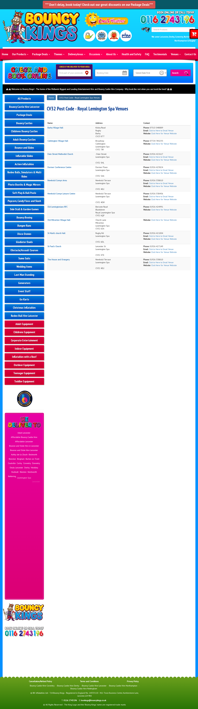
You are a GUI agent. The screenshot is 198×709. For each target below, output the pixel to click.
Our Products (19, 54)
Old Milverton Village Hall (59, 220)
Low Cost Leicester (25, 588)
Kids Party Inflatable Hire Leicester (24, 576)
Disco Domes (24, 234)
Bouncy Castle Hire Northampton (123, 685)
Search (175, 72)
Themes (58, 54)
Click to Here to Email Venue (161, 130)
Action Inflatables (24, 164)
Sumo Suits (24, 258)
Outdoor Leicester (24, 596)
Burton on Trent (32, 459)
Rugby (192, 40)
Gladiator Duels (24, 242)
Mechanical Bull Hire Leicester (24, 592)
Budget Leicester (16, 538)
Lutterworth (15, 485)
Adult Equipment (24, 324)
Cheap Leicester (32, 538)
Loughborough (29, 480)
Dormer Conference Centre (59, 167)
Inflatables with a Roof (24, 357)
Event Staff (24, 291)
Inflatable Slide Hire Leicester (24, 563)
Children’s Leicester (24, 543)
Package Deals (40, 54)
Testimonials (160, 54)
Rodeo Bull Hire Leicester (24, 316)
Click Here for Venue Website (164, 133)
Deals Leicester (16, 467)
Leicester (164, 36)
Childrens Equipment (24, 332)
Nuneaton (25, 494)
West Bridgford (24, 518)
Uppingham (26, 509)
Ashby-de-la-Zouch (19, 454)
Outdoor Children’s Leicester (24, 601)
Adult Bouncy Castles (24, 139)
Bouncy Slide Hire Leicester (24, 534)
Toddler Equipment (24, 381)
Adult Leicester (24, 433)
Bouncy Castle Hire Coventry (42, 685)
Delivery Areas (76, 54)
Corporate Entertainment (24, 340)
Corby (19, 463)
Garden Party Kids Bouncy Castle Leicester (24, 548)
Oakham (34, 495)
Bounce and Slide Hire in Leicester (24, 446)
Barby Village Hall (55, 127)
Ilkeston (23, 472)
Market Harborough (29, 485)
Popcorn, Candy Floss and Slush (24, 201)
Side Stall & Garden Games (24, 209)
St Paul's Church (54, 246)
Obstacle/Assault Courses (24, 250)
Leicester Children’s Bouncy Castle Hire (24, 582)
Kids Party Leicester (24, 572)
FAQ (147, 54)
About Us (111, 54)
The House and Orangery (59, 259)
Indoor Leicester (25, 554)
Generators (24, 283)
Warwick (35, 509)
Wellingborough (30, 514)
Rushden (19, 505)
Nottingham (15, 493)
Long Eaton (17, 480)
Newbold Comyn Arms (57, 180)
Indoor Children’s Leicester (24, 559)
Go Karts (24, 299)
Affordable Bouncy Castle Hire (24, 437)
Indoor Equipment (24, 349)
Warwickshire (16, 514)
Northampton (181, 40)
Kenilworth (32, 472)
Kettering (12, 476)
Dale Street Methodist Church (60, 154)
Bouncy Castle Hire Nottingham (83, 688)
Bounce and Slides (24, 148)
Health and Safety (131, 54)
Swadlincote (14, 509)
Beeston (12, 459)
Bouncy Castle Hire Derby (68, 685)
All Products (24, 98)
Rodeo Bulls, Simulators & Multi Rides (24, 174)
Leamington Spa (24, 476)
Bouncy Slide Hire (24, 530)
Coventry (179, 36)
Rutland (27, 505)
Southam (35, 505)
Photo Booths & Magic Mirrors (24, 184)
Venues (175, 54)
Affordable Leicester (24, 441)
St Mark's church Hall (56, 233)
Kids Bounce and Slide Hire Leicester (24, 567)
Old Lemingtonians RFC (58, 206)
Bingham (20, 459)
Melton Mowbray (17, 489)
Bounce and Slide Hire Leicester (24, 450)
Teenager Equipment (24, 373)
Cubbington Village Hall (58, 141)
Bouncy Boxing (24, 217)
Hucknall (15, 472)
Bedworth (33, 454)
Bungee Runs (24, 225)
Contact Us (190, 54)
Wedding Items (24, 267)
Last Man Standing (24, 275)
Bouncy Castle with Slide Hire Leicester (24, 524)
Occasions (95, 54)
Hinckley (34, 467)
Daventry (36, 463)
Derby (171, 36)
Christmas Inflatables (24, 308)
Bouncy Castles (24, 123)
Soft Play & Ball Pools (24, 193)
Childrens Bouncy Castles (24, 131)
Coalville (12, 463)
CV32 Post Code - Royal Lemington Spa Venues (79, 97)
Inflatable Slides (24, 156)
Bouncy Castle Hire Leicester (24, 107)
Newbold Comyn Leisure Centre (61, 193)
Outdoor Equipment (24, 365)
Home (5, 54)
